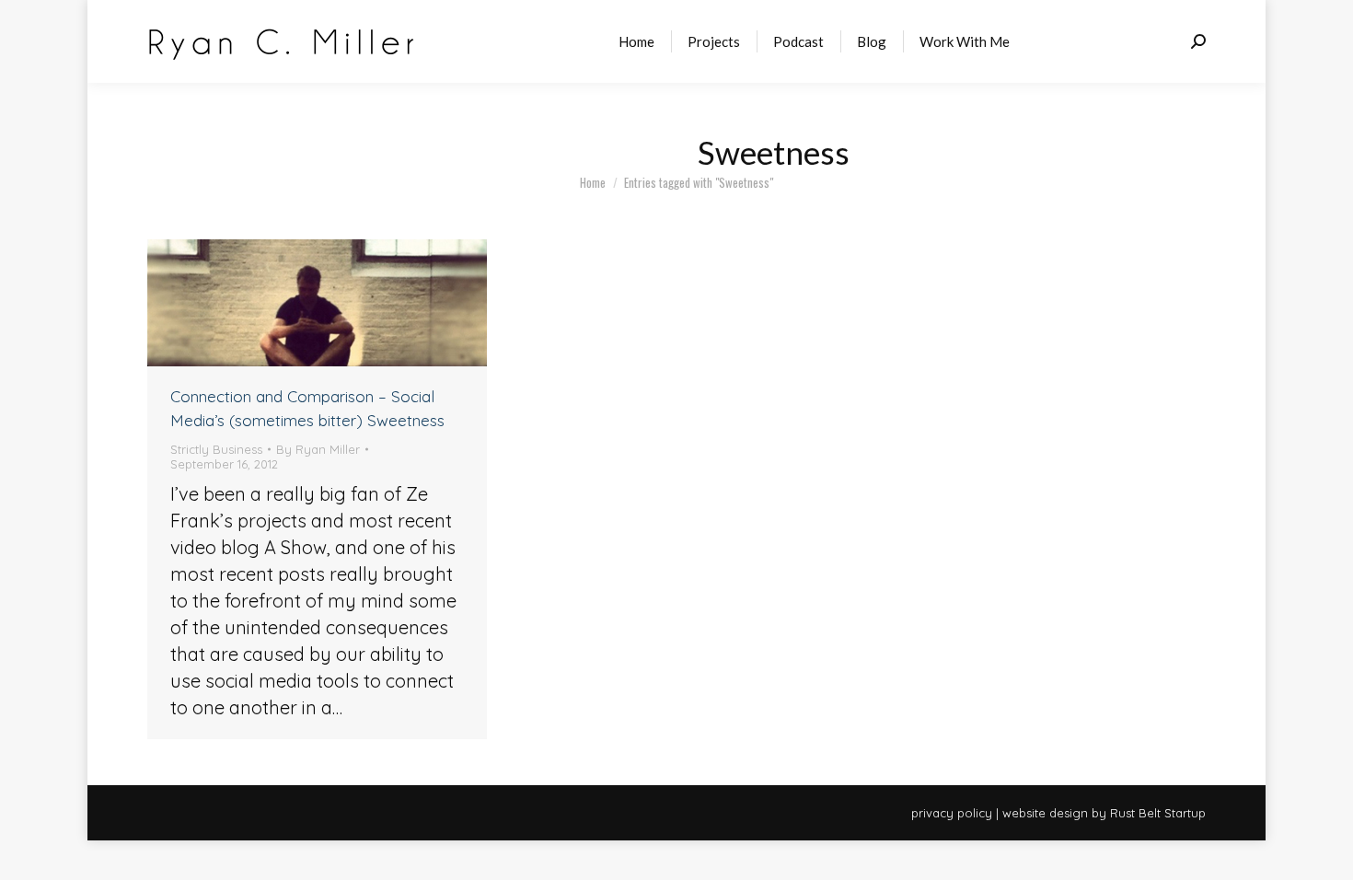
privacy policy (951, 812)
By (318, 449)
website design (1045, 812)
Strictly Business (216, 449)
